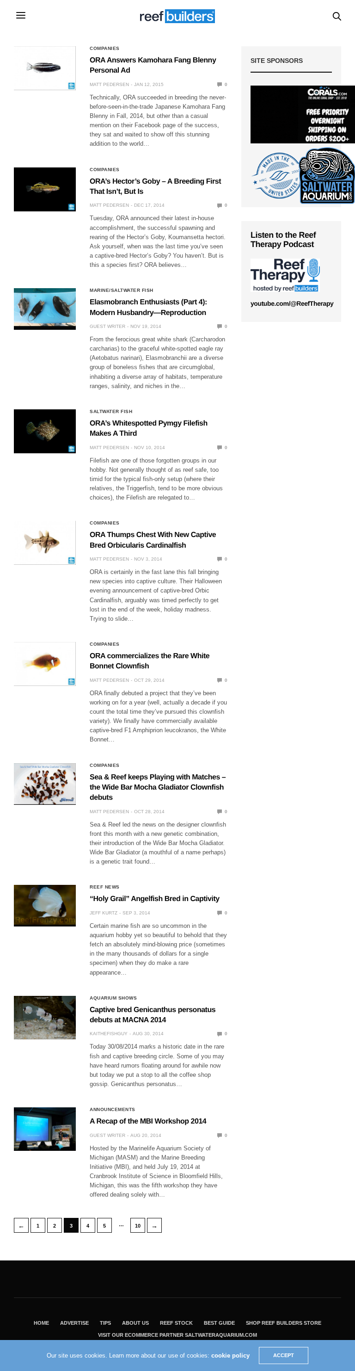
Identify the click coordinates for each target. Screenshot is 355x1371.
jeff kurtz (103, 912)
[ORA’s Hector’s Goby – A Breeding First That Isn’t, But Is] (45, 189)
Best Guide (219, 1323)
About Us (135, 1323)
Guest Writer (107, 326)
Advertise (74, 1323)
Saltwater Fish (111, 411)
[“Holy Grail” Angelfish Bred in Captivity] (45, 905)
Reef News (105, 887)
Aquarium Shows (113, 998)
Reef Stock (176, 1323)
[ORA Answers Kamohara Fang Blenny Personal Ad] (45, 68)
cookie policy (230, 1355)
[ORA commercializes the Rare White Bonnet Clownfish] (45, 664)
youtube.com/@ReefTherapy (292, 303)
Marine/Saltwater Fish (121, 290)
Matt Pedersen (109, 84)
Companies (105, 48)
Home (41, 1323)
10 (138, 1226)
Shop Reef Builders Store (283, 1323)
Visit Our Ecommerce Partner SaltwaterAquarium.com (177, 1335)
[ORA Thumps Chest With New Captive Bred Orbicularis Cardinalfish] (45, 543)
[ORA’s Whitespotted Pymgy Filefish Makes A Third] (45, 431)
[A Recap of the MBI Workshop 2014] (45, 1129)
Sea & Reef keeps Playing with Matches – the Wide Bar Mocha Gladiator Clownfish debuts (158, 787)
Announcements (112, 1109)
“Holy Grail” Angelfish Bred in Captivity (155, 899)
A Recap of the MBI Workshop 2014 (148, 1121)
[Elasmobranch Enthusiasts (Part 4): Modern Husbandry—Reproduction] (45, 307)
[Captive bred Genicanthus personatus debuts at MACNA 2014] (45, 1017)
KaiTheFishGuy (109, 1033)
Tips (105, 1323)
